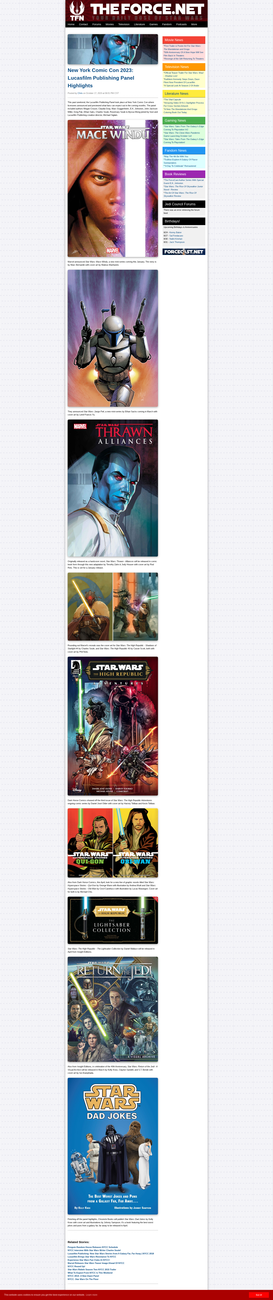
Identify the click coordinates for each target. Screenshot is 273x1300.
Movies (110, 24)
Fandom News (176, 150)
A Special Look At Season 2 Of (182, 85)
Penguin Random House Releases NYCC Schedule (93, 1247)
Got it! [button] (259, 1295)
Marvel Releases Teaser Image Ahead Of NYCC (96, 1263)
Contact (83, 24)
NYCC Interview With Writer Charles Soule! (94, 1250)
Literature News (176, 93)
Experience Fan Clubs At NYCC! (89, 1260)
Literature (139, 24)
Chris (80, 93)
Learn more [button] (91, 1295)
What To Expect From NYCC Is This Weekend (90, 1273)
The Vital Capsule (173, 99)
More (194, 24)
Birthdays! (172, 221)
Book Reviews (175, 174)
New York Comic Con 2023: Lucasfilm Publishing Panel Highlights (101, 77)
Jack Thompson (177, 242)
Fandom (167, 24)
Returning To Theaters (184, 58)
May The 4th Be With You (176, 156)
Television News (177, 67)
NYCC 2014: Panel (83, 1276)
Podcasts (181, 24)
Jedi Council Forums (180, 204)
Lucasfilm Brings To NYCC (92, 1256)
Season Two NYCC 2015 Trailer (92, 1269)
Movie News (174, 40)
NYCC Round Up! (76, 1266)
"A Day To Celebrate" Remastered (180, 166)
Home (71, 24)
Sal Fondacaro (176, 235)
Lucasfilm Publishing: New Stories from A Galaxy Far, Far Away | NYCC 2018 (111, 1253)
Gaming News (175, 120)
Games (153, 24)
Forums (96, 24)
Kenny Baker (175, 232)
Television (124, 24)
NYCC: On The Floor (83, 1279)
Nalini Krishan (175, 239)
